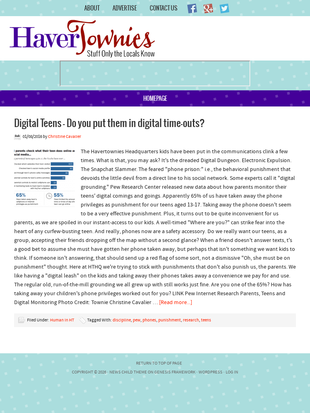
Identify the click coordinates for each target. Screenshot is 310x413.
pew (136, 320)
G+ (208, 8)
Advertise (125, 8)
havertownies (94, 38)
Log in (232, 372)
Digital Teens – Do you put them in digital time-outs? (109, 122)
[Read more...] (175, 303)
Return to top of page (159, 363)
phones (149, 320)
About (92, 8)
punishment (169, 320)
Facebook (192, 8)
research (191, 320)
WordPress (210, 372)
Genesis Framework (174, 372)
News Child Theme (128, 372)
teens (206, 320)
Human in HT (62, 320)
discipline (122, 320)
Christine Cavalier (64, 137)
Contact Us (164, 8)
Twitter (224, 8)
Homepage (155, 98)
